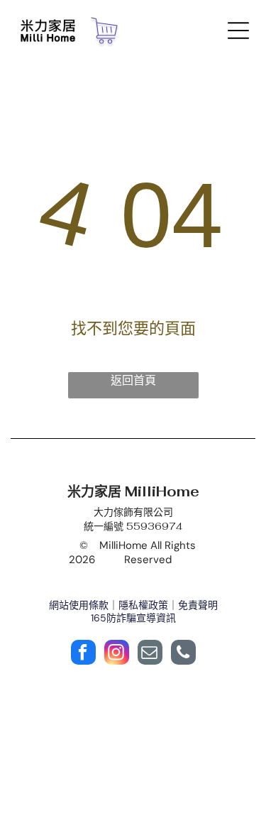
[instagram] (116, 654)
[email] (150, 654)
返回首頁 (133, 380)
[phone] (183, 654)
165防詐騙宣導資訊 (133, 617)
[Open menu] (238, 30)
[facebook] (83, 654)
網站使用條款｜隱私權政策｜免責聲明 (133, 605)
